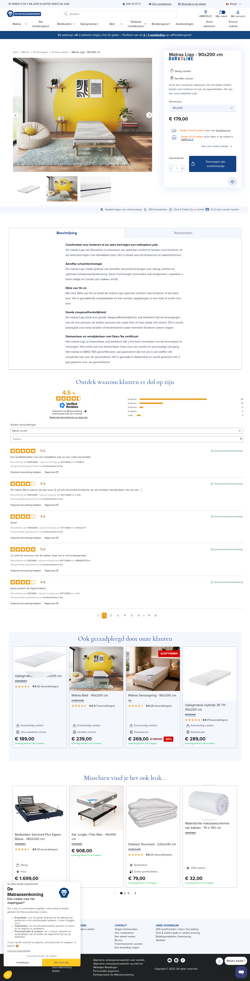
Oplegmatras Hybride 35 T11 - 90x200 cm (206, 707)
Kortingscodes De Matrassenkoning (113, 975)
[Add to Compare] (232, 182)
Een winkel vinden (125, 936)
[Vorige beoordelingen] (98, 615)
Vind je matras (233, 24)
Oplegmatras (88, 24)
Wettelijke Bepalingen (105, 967)
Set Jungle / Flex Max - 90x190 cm (94, 836)
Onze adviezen (209, 24)
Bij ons (118, 940)
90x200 (178, 108)
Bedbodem (64, 24)
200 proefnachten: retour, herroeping (177, 929)
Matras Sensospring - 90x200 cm (152, 695)
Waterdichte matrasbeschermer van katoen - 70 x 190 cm (207, 825)
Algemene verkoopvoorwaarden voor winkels (119, 960)
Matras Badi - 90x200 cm (90, 695)
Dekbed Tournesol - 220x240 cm (152, 844)
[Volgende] (173, 34)
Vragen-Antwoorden (126, 929)
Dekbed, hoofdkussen (136, 24)
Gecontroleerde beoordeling (228, 450)
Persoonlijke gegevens (106, 971)
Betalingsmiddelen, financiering (173, 936)
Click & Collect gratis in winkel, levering (178, 933)
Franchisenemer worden (129, 944)
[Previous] (77, 34)
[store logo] (24, 14)
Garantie (160, 940)
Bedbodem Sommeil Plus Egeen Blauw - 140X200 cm (38, 836)
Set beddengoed (40, 24)
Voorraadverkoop (62, 967)
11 (149, 615)
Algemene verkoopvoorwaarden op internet (118, 964)
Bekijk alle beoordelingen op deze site (69, 417)
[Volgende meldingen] (156, 615)
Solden (56, 971)
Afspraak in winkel (84, 929)
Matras (17, 24)
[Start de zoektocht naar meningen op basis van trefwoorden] (240, 439)
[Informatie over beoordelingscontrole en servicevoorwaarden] (85, 411)
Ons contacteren (124, 933)
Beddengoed (160, 24)
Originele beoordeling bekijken (25, 472)
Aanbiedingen (185, 24)
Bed (112, 24)
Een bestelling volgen (127, 947)
